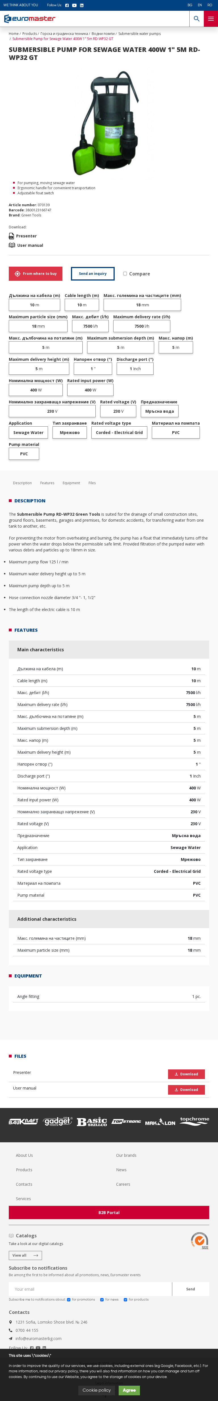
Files (92, 483)
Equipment (71, 483)
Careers (123, 1184)
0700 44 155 (27, 1330)
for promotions (83, 1299)
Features (47, 483)
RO (209, 5)
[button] (196, 19)
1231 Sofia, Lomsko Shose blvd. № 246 (51, 1322)
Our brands (126, 1155)
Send (190, 1289)
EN (200, 5)
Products (24, 1169)
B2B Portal (109, 1212)
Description (22, 483)
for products (138, 1299)
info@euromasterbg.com (39, 1338)
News (121, 1169)
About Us (24, 1155)
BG (190, 5)
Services (23, 1198)
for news (111, 1299)
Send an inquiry (93, 273)
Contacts (24, 1184)
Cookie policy (97, 1390)
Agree (129, 1390)
